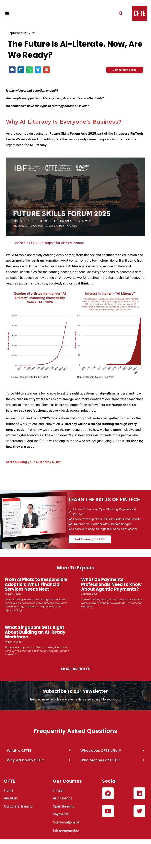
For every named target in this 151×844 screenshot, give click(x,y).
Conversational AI (67, 822)
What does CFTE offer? (100, 750)
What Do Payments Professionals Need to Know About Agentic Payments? (111, 584)
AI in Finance (63, 798)
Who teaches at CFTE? (100, 760)
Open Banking (63, 806)
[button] (7, 13)
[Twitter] (139, 811)
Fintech (58, 790)
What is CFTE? (19, 750)
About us (11, 798)
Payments (61, 814)
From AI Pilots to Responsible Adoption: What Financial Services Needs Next (36, 584)
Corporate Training (18, 806)
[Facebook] (108, 793)
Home (9, 790)
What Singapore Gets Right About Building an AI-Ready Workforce (35, 632)
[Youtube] (108, 811)
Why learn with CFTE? (25, 760)
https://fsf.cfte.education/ (64, 243)
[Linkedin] (139, 793)
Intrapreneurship (66, 830)
